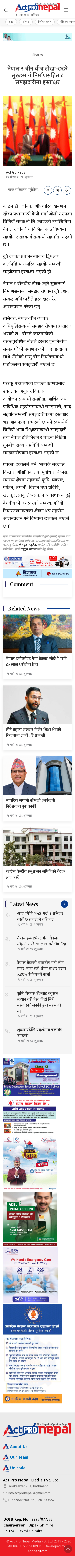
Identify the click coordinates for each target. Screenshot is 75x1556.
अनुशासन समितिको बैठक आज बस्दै (35, 874)
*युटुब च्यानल (28, 549)
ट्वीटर (33, 545)
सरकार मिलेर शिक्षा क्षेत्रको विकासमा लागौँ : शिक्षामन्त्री (33, 732)
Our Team (18, 1457)
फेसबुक (23, 545)
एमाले (11, 21)
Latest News (24, 904)
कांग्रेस (25, 21)
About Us (18, 1447)
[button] (6, 10)
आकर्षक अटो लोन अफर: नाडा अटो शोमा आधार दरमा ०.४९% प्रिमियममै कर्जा (41, 968)
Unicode (17, 1468)
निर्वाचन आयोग (44, 21)
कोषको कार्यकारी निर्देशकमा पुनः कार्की (30, 803)
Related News (24, 608)
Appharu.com (37, 1551)
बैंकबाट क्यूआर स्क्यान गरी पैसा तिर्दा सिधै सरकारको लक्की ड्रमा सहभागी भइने (39, 1002)
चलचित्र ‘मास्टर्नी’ (39, 1033)
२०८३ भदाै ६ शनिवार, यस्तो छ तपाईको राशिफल (40, 916)
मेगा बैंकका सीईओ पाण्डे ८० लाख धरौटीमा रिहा (36, 661)
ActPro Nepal (16, 173)
